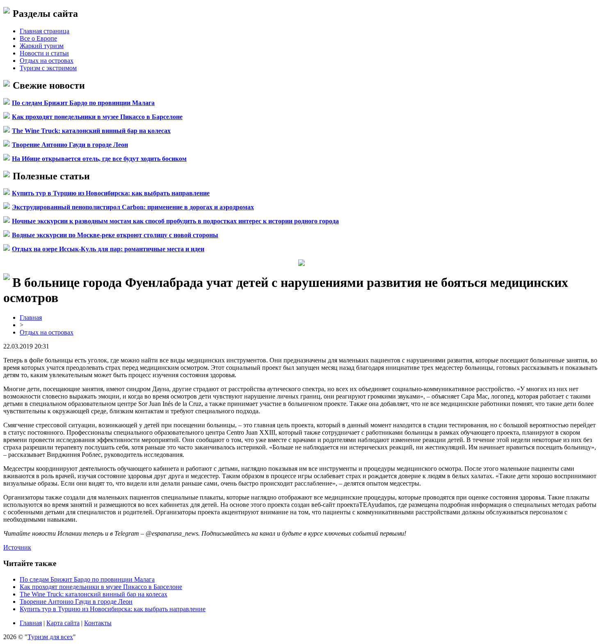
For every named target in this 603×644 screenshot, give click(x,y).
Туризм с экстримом (48, 67)
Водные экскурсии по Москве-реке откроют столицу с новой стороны (115, 234)
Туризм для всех (50, 636)
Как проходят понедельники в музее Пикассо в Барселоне (97, 116)
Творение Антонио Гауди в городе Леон (70, 144)
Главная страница (44, 31)
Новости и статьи (44, 53)
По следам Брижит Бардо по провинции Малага (83, 102)
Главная (31, 317)
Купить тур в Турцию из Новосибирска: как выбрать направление (111, 193)
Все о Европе (38, 38)
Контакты (98, 622)
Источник (17, 547)
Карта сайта (63, 622)
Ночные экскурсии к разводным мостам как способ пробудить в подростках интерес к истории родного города (175, 221)
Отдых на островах (46, 60)
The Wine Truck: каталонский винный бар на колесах (91, 130)
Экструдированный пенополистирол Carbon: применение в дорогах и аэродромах (133, 207)
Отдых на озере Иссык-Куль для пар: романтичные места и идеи (108, 248)
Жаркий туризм (42, 45)
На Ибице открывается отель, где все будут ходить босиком (99, 158)
